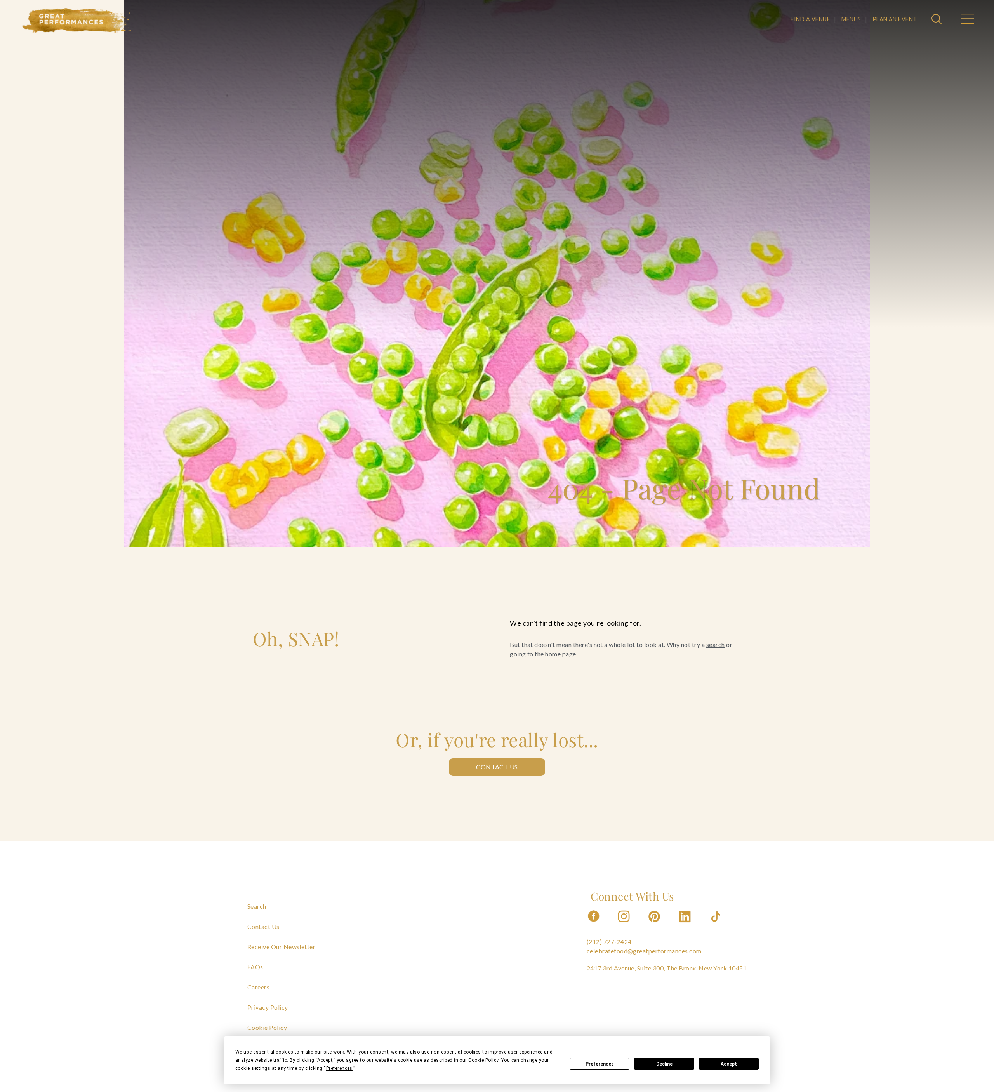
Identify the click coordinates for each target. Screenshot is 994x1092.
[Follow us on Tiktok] (716, 924)
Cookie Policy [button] (483, 1060)
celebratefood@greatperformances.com (644, 951)
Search (256, 906)
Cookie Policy (267, 1027)
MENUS (851, 19)
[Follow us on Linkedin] (685, 924)
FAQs (255, 966)
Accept (729, 1064)
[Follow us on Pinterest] (655, 924)
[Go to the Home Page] (77, 20)
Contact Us (497, 766)
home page (560, 653)
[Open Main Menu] (967, 20)
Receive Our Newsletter (281, 946)
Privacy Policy (267, 1007)
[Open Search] (938, 20)
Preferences (600, 1064)
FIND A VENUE (810, 19)
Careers (258, 987)
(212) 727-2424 (609, 941)
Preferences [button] (339, 1068)
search (715, 644)
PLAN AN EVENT (894, 19)
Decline (664, 1064)
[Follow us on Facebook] (593, 924)
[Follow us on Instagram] (624, 924)
